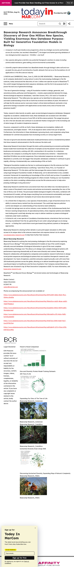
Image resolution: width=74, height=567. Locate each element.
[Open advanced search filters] (64, 24)
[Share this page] (69, 23)
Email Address (11, 550)
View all (69, 3)
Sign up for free (19, 558)
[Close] (35, 528)
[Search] (60, 24)
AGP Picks (6, 3)
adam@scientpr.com (11, 287)
